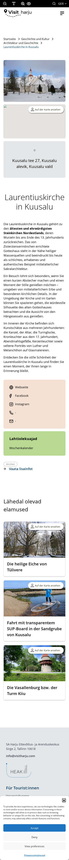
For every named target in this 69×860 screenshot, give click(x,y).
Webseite (21, 387)
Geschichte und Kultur (35, 39)
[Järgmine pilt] (59, 81)
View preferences (34, 846)
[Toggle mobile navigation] (62, 13)
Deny (34, 837)
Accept (34, 828)
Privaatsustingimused (34, 855)
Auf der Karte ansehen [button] (47, 109)
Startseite (10, 39)
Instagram (22, 404)
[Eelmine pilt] (10, 81)
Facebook (21, 396)
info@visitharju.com (20, 756)
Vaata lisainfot (21, 469)
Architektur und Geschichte (21, 43)
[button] (64, 800)
